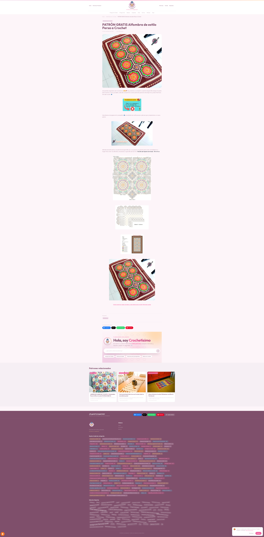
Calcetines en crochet (94, 515)
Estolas (122, 461)
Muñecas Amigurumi (107, 475)
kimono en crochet (156, 503)
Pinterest (130, 327)
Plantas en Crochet (159, 478)
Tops (153, 12)
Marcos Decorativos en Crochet (96, 527)
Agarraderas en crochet (96, 441)
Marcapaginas (144, 507)
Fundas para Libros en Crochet (125, 463)
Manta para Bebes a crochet (150, 470)
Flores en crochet (161, 461)
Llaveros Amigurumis (159, 468)
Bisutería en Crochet (94, 512)
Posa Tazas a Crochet (95, 483)
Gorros (143, 12)
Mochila (152, 473)
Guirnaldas (105, 465)
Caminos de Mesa (104, 448)
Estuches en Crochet (132, 461)
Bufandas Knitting (146, 446)
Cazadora (143, 519)
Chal (139, 12)
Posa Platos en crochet (154, 480)
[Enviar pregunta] (158, 351)
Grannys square (169, 463)
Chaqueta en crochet (110, 517)
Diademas (114, 515)
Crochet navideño (136, 456)
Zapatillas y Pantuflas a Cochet (155, 492)
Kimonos (110, 468)
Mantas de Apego (164, 470)
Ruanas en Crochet (142, 485)
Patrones (161, 5)
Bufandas (117, 521)
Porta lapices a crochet (127, 480)
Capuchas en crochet (121, 524)
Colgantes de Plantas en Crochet (139, 521)
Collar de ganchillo (157, 453)
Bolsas (128, 12)
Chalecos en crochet (150, 451)
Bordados (124, 446)
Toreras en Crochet (117, 490)
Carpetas (134, 12)
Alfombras (105, 318)
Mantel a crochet (107, 473)
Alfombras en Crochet (111, 16)
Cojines (106, 453)
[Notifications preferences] (3, 534)
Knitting (118, 468)
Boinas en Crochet (94, 446)
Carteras (92, 451)
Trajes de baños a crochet (131, 490)
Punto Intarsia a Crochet (149, 483)
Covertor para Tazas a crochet (111, 456)
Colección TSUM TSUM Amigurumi (133, 453)
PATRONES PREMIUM (131, 478)
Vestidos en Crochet (116, 492)
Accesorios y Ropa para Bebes (148, 514)
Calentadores (93, 448)
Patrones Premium (97, 5)
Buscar (120, 429)
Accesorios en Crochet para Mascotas (111, 438)
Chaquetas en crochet (95, 453)
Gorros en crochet (157, 463)
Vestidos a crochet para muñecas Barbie (99, 492)
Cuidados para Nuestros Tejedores (128, 458)
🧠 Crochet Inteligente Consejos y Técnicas (116, 495)
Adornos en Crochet (156, 438)
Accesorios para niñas (142, 438)
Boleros (104, 446)
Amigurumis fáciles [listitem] (109, 356)
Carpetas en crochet (163, 448)
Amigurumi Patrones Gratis (99, 524)
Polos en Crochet (94, 480)
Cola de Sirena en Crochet (117, 453)
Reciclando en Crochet (95, 485)
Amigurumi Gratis (114, 12)
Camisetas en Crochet (117, 448)
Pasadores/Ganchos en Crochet (116, 478)
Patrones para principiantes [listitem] (133, 356)
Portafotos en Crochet (140, 480)
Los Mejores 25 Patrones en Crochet (98, 470)
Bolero (129, 504)
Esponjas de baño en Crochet (110, 461)
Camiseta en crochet (159, 505)
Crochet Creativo (125, 456)
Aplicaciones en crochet (106, 443)
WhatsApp (121, 327)
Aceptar (258, 533)
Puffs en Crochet (108, 483)
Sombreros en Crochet (147, 488)
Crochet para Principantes (149, 456)
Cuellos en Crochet (112, 458)
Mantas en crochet (95, 473)
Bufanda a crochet (134, 446)
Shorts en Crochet (125, 488)
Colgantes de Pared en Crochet (123, 517)
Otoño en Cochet (138, 475)
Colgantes (147, 453)
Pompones (103, 480)
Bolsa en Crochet (113, 446)
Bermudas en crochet (132, 524)
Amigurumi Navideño (145, 441)
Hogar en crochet (115, 465)
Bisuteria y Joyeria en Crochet (155, 443)
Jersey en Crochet (161, 465)
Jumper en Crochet (122, 526)
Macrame (111, 470)
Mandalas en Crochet (122, 470)
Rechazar (251, 533)
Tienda (166, 5)
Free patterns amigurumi (96, 463)
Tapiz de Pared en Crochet (162, 488)
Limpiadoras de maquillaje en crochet (142, 468)
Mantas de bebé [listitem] (120, 356)
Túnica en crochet (155, 490)
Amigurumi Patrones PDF (103, 507)
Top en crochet (106, 490)
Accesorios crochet (95, 438)
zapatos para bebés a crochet (97, 495)
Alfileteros (92, 502)
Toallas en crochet (94, 490)
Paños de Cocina (149, 475)
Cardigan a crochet (150, 448)
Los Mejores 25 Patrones (123, 514)
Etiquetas (171, 5)
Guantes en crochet (95, 465)
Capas (117, 502)
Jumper (103, 468)
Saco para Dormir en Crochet (157, 485)
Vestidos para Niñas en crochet (131, 492)
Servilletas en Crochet (113, 488)
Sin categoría (136, 488)
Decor (140, 458)
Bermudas (130, 443)
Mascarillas (132, 473)
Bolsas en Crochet (94, 505)
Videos (143, 492)
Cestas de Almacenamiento (120, 505)
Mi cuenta (120, 427)
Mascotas (167, 509)
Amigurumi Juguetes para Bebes (115, 510)
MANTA (111, 512)
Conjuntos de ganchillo (95, 456)
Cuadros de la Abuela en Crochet (97, 458)
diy (162, 523)
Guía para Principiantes (166, 512)
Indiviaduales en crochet (148, 465)
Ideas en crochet (134, 465)
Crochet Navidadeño (148, 504)
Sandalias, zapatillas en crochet (97, 488)
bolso (154, 509)
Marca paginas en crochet (120, 473)
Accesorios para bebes (128, 438)
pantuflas (167, 475)
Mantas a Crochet (154, 524)
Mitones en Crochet (142, 473)
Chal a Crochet (139, 451)
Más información (249, 530)
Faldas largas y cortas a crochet (146, 461)
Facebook (107, 327)
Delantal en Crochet (164, 458)
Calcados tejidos (157, 446)
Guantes (112, 524)
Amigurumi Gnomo (132, 441)
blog (140, 523)
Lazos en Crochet (127, 468)
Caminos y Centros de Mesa (162, 515)
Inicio (90, 5)
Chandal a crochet (162, 451)
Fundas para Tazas (124, 512)
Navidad (128, 475)
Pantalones (159, 475)
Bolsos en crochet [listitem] (147, 356)
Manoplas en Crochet (135, 470)
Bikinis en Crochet (140, 443)
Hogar (118, 519)
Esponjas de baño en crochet (145, 510)
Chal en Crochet (135, 519)
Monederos (160, 473)
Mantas (148, 12)
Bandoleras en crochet (119, 443)
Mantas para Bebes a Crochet (96, 522)
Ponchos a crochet (114, 480)
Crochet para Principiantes (149, 517)
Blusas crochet (168, 443)
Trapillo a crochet (143, 490)
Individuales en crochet (137, 517)
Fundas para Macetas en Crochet (142, 463)
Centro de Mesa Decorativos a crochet (107, 451)
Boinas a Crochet (125, 519)
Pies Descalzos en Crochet (146, 478)
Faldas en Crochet (146, 502)
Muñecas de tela (119, 475)
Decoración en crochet (150, 458)
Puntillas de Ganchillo (128, 483)
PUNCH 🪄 (117, 483)
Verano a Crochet (167, 490)
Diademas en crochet (95, 461)
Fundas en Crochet (110, 463)
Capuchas (139, 448)
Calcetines (167, 446)
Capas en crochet (129, 448)
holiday (116, 512)
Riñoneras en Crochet (109, 485)
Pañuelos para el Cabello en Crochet (98, 478)
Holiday (125, 465)
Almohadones (121, 441)
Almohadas (112, 519)
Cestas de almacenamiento (125, 451)
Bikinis (98, 502)
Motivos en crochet (95, 475)
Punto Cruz (138, 483)
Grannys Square (151, 519)
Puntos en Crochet (162, 483)
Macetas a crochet (114, 507)
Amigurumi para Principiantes (160, 441)
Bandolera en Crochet (126, 522)
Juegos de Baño (94, 468)
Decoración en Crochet (110, 527)
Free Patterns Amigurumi (98, 510)
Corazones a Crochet (154, 507)
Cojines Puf (105, 519)
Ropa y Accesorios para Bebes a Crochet (126, 485)
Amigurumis (122, 12)
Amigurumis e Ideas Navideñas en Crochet (150, 512)
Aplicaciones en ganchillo (106, 504)
